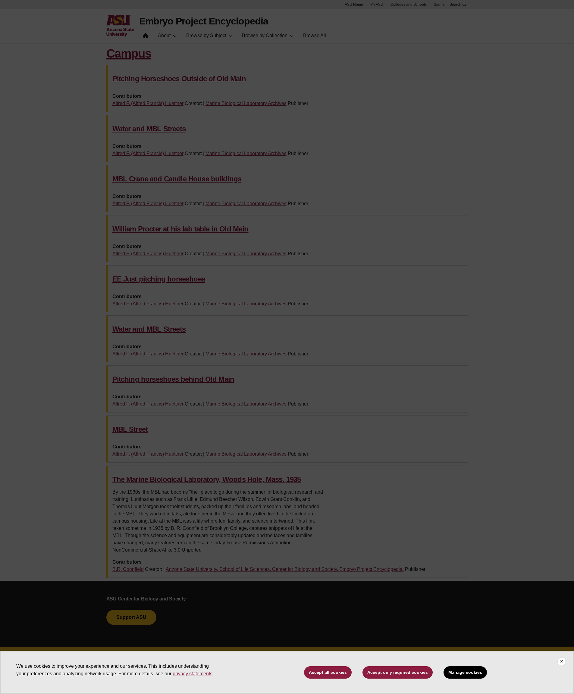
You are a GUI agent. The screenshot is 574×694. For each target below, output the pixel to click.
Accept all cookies (328, 672)
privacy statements (192, 673)
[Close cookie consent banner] (561, 661)
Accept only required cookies (397, 672)
